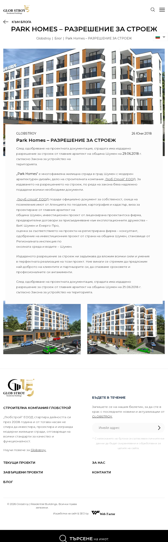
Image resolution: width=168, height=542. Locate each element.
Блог (58, 38)
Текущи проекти (19, 462)
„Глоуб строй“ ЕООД (32, 199)
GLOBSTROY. (102, 416)
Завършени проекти (23, 472)
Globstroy (43, 38)
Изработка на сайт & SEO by (71, 513)
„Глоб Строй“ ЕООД (120, 179)
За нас (98, 462)
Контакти (101, 472)
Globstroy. (38, 450)
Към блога (21, 22)
